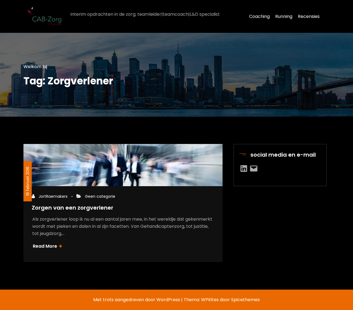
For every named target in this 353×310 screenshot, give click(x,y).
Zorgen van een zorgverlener (72, 208)
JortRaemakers (53, 196)
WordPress (168, 299)
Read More (45, 246)
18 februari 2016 (27, 181)
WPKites (210, 299)
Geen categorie (100, 196)
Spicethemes (245, 299)
